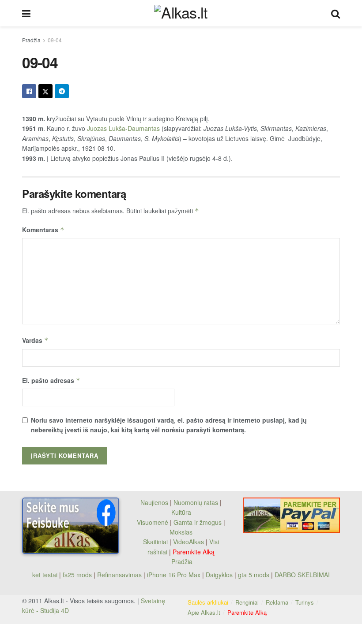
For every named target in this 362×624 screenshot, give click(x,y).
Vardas (35, 340)
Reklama (277, 602)
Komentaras (43, 229)
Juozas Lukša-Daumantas (123, 128)
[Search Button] (335, 13)
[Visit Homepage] (180, 13)
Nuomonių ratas (195, 502)
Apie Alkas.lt (204, 612)
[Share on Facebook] (29, 91)
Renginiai (247, 602)
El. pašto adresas (51, 380)
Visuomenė (152, 522)
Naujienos (154, 502)
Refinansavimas (119, 574)
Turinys (304, 602)
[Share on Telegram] (62, 91)
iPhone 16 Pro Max (173, 574)
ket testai (45, 574)
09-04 (55, 40)
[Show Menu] (26, 13)
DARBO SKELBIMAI (302, 574)
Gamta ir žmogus (197, 522)
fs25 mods (77, 574)
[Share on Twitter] (45, 91)
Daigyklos (219, 574)
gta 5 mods (254, 574)
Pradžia (31, 40)
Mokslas (181, 531)
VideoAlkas (188, 541)
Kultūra (181, 512)
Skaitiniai (155, 541)
